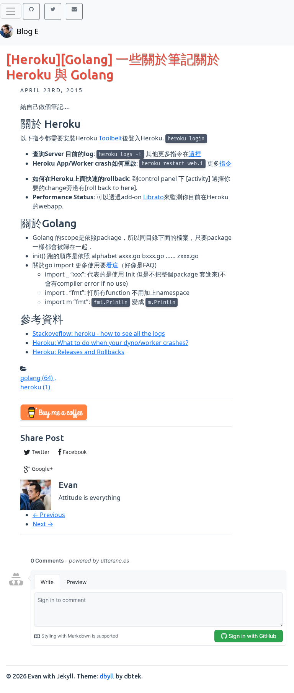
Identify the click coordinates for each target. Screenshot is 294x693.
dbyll (107, 676)
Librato (153, 197)
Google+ (41, 468)
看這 (112, 265)
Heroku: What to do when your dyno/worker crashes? (110, 342)
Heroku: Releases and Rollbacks (78, 352)
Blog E (27, 31)
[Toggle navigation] (10, 11)
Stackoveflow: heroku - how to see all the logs (99, 333)
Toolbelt (110, 138)
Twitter (40, 451)
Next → (43, 524)
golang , (38, 378)
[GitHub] (31, 11)
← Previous (49, 515)
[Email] (74, 11)
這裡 (195, 154)
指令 (225, 163)
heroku (35, 387)
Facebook (74, 451)
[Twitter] (52, 11)
